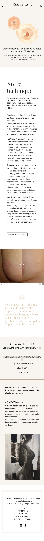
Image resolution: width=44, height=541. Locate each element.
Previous (40, 284)
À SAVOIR (23, 514)
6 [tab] (16, 284)
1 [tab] (1, 284)
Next (43, 284)
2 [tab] (4, 284)
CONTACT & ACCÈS (23, 516)
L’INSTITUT (23, 508)
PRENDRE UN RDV (17, 234)
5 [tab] (13, 284)
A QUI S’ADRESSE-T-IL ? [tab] (22, 364)
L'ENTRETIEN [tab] (22, 372)
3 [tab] (7, 284)
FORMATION (23, 511)
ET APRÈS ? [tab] (22, 368)
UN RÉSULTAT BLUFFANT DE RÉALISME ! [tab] (23, 358)
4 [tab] (10, 284)
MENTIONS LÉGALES (22, 519)
